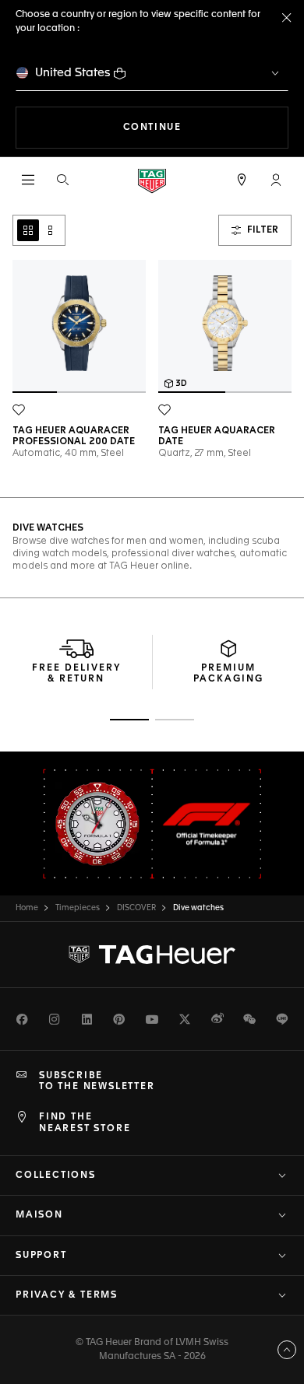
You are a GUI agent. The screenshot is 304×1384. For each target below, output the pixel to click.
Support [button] (41, 1255)
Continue (205, 127)
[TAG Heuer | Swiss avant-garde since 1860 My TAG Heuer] (152, 954)
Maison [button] (39, 1215)
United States (73, 73)
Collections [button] (56, 1175)
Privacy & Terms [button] (67, 1295)
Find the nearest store (84, 1122)
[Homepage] (152, 180)
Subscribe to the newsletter (97, 1081)
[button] (275, 179)
